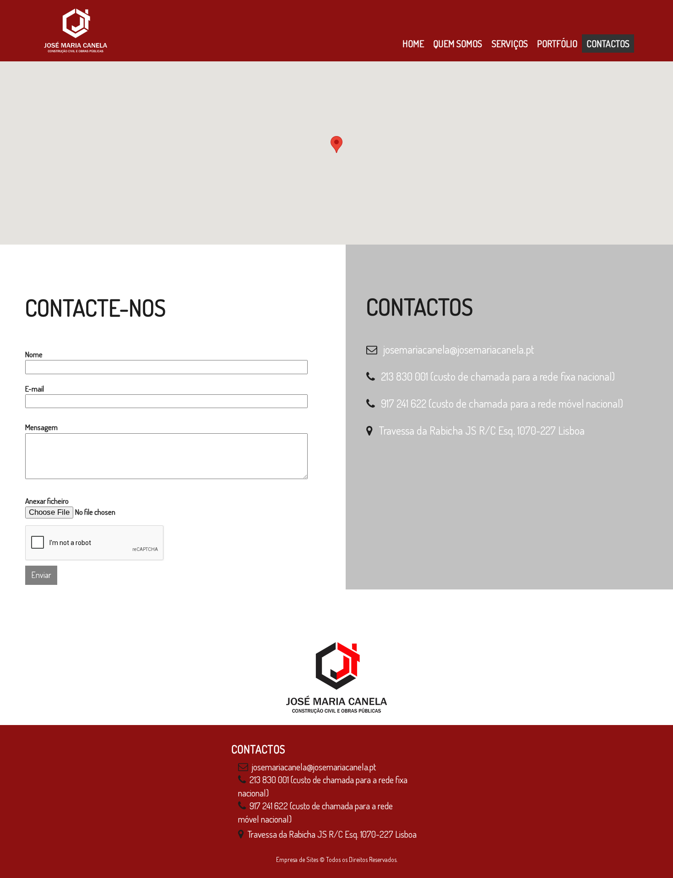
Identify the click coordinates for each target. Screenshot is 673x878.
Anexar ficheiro (47, 501)
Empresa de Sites (297, 859)
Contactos (608, 43)
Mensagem (41, 427)
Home (413, 43)
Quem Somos (457, 43)
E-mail (34, 388)
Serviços (510, 43)
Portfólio (557, 43)
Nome (34, 354)
